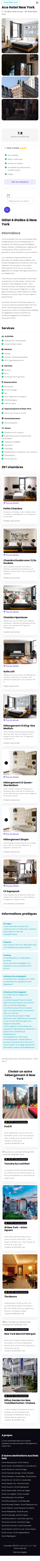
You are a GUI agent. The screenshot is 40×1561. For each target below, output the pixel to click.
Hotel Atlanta (23, 1462)
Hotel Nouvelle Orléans (11, 1504)
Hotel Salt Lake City (25, 1518)
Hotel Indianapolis (21, 1487)
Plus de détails (12, 503)
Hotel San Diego (23, 1522)
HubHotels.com (25, 1545)
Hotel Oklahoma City (29, 1504)
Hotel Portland (22, 1515)
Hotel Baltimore (19, 1466)
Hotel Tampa (30, 1529)
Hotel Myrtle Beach (9, 1501)
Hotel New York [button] (11, 2)
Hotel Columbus (8, 1476)
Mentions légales (20, 1552)
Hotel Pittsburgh (8, 1515)
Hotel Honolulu (23, 1483)
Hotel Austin (7, 1466)
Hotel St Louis (18, 1529)
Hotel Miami (19, 1497)
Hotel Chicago (21, 1469)
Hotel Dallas (20, 1476)
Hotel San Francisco (10, 1525)
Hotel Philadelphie (9, 1511)
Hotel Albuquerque (9, 1462)
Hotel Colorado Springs (11, 1473)
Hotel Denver (31, 1476)
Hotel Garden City (9, 1483)
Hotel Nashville (24, 1501)
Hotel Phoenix (22, 1511)
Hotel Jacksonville (9, 1490)
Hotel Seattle (7, 1529)
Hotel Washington (9, 1536)
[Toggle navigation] (37, 2)
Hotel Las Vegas (23, 1490)
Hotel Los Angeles (9, 1494)
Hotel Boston (31, 1466)
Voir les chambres (20, 182)
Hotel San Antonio (9, 1522)
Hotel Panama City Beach (24, 1508)
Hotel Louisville (23, 1494)
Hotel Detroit (7, 1480)
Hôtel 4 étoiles (13, 148)
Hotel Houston (7, 1487)
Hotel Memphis (8, 1497)
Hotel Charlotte (8, 1469)
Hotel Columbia (27, 1473)
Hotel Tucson (7, 1532)
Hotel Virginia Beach (21, 1532)
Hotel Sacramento (9, 1518)
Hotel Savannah (25, 1525)
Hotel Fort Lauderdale (22, 1480)
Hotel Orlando (7, 1508)
